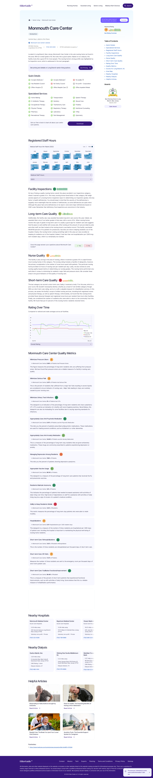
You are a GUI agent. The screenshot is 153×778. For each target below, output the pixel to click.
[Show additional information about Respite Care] (67, 87)
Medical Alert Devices (112, 6)
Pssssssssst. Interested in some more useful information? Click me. (137, 772)
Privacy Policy (120, 761)
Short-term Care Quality (114, 61)
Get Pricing (84, 68)
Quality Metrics (111, 66)
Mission (69, 761)
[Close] (149, 772)
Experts (84, 761)
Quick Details (110, 45)
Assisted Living (85, 6)
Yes (80, 245)
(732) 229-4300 (51, 47)
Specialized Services (113, 48)
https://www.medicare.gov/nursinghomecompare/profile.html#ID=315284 (51, 747)
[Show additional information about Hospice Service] (42, 87)
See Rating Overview (110, 33)
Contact (62, 761)
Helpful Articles (111, 79)
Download (123, 20)
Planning (92, 761)
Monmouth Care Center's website (40, 42)
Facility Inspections (112, 53)
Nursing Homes (72, 6)
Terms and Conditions (105, 761)
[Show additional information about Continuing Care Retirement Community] (83, 80)
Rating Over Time (112, 63)
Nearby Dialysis (111, 76)
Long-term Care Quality (114, 55)
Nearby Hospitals (112, 74)
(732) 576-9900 (61, 669)
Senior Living (98, 6)
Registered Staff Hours (113, 50)
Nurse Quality (110, 58)
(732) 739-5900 (61, 637)
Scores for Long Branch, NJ (115, 69)
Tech (76, 761)
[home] (26, 6)
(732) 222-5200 (34, 637)
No (89, 245)
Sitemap (130, 761)
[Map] (61, 599)
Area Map (109, 71)
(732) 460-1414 (34, 669)
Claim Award (113, 106)
